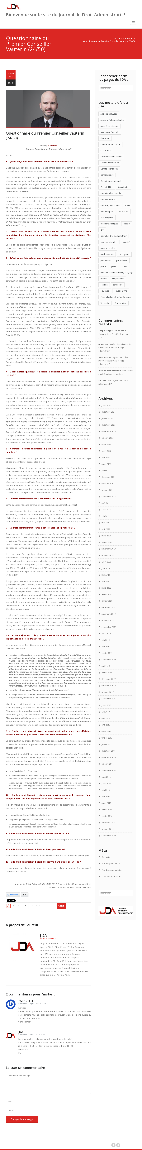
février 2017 (107, 737)
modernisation (107, 254)
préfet (114, 266)
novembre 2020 (109, 548)
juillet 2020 (106, 561)
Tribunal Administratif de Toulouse (116, 297)
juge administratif (108, 242)
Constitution (123, 187)
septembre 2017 (109, 698)
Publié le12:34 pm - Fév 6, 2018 (32, 1003)
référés (104, 278)
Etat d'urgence (107, 217)
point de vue (121, 260)
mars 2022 (106, 464)
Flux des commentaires (112, 870)
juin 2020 (106, 568)
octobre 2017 (108, 692)
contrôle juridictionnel (110, 205)
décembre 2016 (109, 751)
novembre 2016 (109, 757)
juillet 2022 (106, 451)
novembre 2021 (109, 483)
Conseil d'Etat (107, 187)
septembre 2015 (109, 835)
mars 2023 (106, 444)
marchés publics (108, 248)
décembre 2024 (109, 411)
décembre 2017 (109, 679)
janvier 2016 (107, 816)
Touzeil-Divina (120, 291)
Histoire (126, 223)
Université (105, 303)
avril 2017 (106, 724)
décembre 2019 (109, 607)
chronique (105, 138)
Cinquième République (110, 144)
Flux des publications (111, 863)
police (103, 266)
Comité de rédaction (110, 162)
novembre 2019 (109, 614)
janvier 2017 (107, 744)
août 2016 (106, 777)
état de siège (120, 303)
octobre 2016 (108, 764)
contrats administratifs (111, 193)
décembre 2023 (109, 425)
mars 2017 (106, 731)
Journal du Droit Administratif (114, 236)
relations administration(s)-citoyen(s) (117, 272)
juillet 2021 (106, 509)
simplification (118, 278)
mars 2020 (106, 588)
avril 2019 (106, 646)
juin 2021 (106, 516)
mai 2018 (106, 666)
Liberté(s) (126, 242)
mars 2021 (106, 535)
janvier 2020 (107, 601)
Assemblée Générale (110, 132)
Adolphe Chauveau (109, 114)
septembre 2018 (109, 659)
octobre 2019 (108, 620)
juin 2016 (106, 790)
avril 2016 (106, 796)
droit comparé (107, 211)
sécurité (104, 284)
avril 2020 (106, 581)
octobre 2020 (108, 555)
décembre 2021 (109, 477)
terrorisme (117, 284)
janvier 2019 (107, 653)
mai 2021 (106, 522)
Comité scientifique (109, 168)
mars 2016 (106, 803)
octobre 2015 (108, 829)
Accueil (118, 38)
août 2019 (106, 633)
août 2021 (106, 503)
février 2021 (107, 542)
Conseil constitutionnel (111, 181)
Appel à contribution (110, 126)
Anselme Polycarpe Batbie (112, 120)
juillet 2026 (106, 405)
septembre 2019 (109, 627)
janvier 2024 (107, 418)
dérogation (124, 211)
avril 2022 (106, 457)
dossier (129, 38)
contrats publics (108, 199)
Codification (106, 150)
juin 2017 (106, 711)
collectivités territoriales (111, 156)
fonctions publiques (109, 223)
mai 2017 (106, 718)
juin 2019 (106, 640)
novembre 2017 (109, 685)
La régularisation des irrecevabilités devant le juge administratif (115, 347)
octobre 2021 (108, 490)
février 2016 (107, 809)
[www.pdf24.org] (8, 905)
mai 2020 (106, 574)
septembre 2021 (109, 496)
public (124, 266)
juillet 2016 (106, 783)
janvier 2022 (107, 470)
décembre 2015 (109, 822)
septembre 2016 (109, 770)
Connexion (106, 857)
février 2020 (107, 594)
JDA (102, 229)
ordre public (124, 254)
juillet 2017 (106, 705)
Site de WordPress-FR (111, 876)
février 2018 (107, 672)
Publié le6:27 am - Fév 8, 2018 (31, 1034)
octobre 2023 (108, 438)
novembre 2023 (109, 431)
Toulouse (105, 291)
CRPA (127, 205)
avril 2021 (106, 529)
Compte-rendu (107, 175)
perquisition (106, 260)
